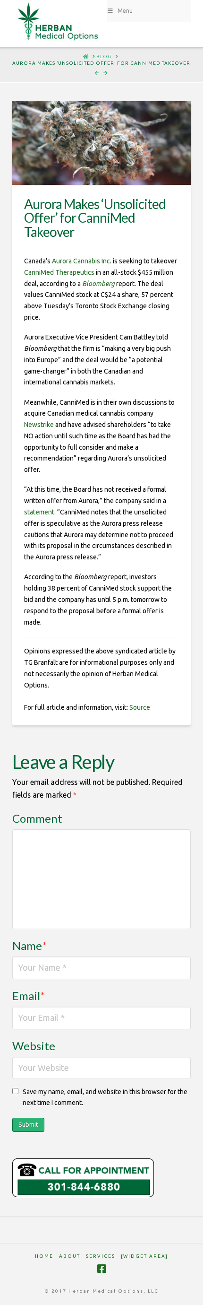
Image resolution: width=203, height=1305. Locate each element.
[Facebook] (101, 1269)
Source (139, 707)
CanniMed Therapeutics (59, 272)
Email (28, 995)
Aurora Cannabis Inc (81, 261)
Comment (37, 818)
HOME (44, 1256)
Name (29, 945)
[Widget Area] (144, 1256)
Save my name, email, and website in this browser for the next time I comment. (105, 1097)
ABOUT (69, 1256)
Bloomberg (98, 283)
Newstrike (39, 424)
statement (39, 512)
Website (33, 1046)
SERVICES (100, 1256)
